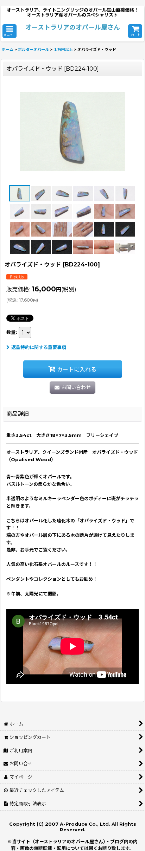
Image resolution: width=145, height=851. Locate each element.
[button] (9, 31)
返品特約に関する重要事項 (38, 347)
